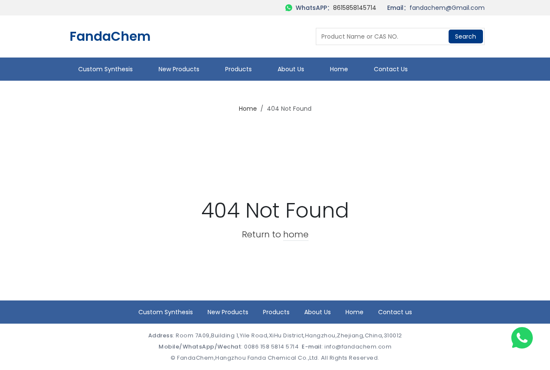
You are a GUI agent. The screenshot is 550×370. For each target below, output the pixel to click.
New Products (179, 69)
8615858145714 (354, 8)
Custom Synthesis (105, 69)
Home (339, 69)
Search (465, 36)
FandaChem (110, 36)
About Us (291, 69)
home (296, 234)
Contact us (391, 69)
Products (238, 69)
